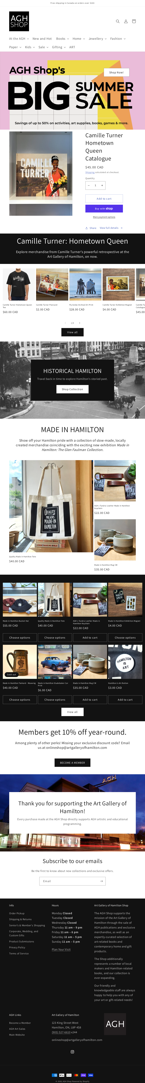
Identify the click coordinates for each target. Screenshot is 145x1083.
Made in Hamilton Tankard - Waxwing (19, 683)
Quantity (90, 178)
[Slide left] (65, 323)
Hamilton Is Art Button (118, 683)
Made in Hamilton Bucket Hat (16, 621)
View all (72, 332)
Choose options (19, 637)
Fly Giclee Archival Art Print (81, 305)
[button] (18, 38)
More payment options (104, 216)
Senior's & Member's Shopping (27, 925)
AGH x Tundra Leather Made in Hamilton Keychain (112, 507)
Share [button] (93, 228)
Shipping (90, 172)
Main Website (17, 1034)
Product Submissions (21, 941)
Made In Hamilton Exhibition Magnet (124, 621)
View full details (109, 227)
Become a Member (20, 1022)
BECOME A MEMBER (72, 763)
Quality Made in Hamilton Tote (22, 556)
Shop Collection (72, 389)
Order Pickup (16, 913)
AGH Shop (67, 1081)
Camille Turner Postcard (47, 305)
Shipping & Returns (20, 919)
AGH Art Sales (17, 1028)
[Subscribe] (101, 881)
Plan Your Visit (61, 949)
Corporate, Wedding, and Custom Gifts (23, 933)
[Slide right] (80, 323)
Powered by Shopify (80, 1081)
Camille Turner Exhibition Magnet (117, 305)
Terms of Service (19, 953)
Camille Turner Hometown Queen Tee (17, 306)
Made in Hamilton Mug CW (106, 565)
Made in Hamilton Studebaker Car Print (53, 684)
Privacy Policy (17, 947)
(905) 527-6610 (61, 1032)
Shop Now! (116, 72)
